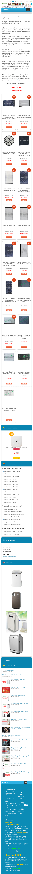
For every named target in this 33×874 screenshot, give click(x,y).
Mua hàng (9, 127)
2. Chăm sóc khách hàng (21, 811)
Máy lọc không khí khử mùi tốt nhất (19, 695)
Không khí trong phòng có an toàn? (19, 719)
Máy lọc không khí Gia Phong (11, 534)
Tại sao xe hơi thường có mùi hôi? (19, 739)
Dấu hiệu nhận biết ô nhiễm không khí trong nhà (14, 674)
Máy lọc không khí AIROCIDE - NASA (13, 531)
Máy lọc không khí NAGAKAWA (12, 471)
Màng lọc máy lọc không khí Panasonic (14, 514)
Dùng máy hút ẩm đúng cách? (18, 679)
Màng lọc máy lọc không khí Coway (13, 517)
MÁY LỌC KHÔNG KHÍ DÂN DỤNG (13, 468)
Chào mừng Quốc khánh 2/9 (18, 687)
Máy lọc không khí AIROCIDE (11, 494)
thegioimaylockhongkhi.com (16, 80)
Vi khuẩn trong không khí (8, 670)
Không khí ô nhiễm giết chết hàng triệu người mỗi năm (20, 748)
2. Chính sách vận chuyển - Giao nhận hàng (11, 805)
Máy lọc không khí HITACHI (11, 484)
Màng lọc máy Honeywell (10, 509)
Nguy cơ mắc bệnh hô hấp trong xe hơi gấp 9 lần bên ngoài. (20, 728)
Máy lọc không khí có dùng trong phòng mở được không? (20, 756)
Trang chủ (4, 17)
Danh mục (6, 10)
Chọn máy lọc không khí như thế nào (20, 711)
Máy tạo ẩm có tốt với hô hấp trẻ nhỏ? (11, 735)
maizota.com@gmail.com (9, 556)
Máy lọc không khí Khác (10, 502)
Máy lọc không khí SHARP (10, 479)
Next (28, 427)
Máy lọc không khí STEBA (10, 497)
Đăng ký (28, 1)
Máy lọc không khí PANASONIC (12, 474)
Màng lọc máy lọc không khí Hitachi (13, 511)
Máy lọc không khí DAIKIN (10, 492)
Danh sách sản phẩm (14, 17)
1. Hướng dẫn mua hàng (21, 805)
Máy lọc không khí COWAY (10, 481)
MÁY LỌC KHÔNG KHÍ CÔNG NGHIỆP (14, 528)
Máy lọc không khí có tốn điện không (20, 771)
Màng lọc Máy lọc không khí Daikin (12, 524)
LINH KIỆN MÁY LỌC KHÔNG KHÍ (12, 506)
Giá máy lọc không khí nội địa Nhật (19, 703)
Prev (27, 427)
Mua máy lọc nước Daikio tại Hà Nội (19, 763)
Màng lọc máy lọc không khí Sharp (12, 519)
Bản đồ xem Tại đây (20, 830)
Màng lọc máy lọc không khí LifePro (13, 522)
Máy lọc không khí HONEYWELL (12, 476)
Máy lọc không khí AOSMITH (11, 499)
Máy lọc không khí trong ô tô (11, 487)
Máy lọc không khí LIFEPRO (11, 489)
